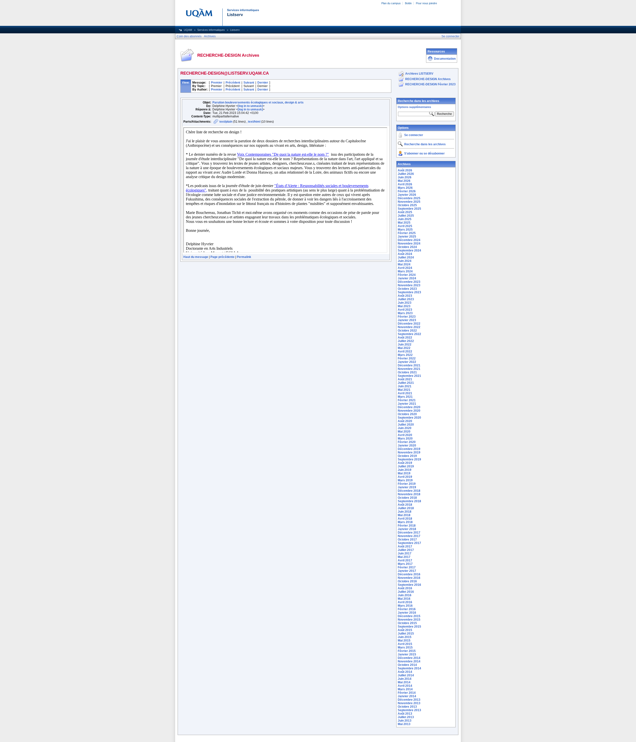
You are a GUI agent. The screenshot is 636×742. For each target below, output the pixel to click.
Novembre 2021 (409, 369)
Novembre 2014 (409, 661)
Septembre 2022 (409, 334)
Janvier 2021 (407, 403)
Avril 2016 (405, 602)
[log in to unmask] (250, 106)
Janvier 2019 (407, 487)
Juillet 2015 (406, 633)
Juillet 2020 (406, 424)
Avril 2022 (405, 351)
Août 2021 (405, 379)
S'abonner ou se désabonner (424, 153)
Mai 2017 (404, 557)
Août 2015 (405, 630)
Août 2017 (405, 546)
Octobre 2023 (407, 289)
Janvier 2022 (407, 362)
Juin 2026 (404, 177)
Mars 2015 (405, 647)
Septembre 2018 (409, 501)
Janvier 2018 (407, 529)
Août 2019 (405, 463)
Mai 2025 (404, 222)
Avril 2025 (405, 226)
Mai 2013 (404, 724)
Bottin (408, 3)
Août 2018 (405, 504)
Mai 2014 (404, 682)
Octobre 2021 (407, 372)
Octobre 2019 (407, 456)
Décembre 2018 (409, 491)
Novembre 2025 (409, 201)
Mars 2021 (405, 396)
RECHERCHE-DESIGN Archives (428, 79)
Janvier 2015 (407, 654)
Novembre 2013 (409, 703)
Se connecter (413, 135)
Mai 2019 (404, 473)
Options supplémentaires (414, 106)
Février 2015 (407, 651)
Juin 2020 (404, 428)
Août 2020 (405, 421)
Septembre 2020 (409, 417)
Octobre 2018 (407, 497)
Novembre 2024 (409, 243)
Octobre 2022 (407, 330)
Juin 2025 (404, 219)
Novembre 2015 (409, 619)
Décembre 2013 (409, 699)
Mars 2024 (405, 271)
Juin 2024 (404, 261)
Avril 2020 (405, 435)
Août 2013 (405, 713)
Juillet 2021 (406, 383)
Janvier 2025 (407, 236)
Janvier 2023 (407, 320)
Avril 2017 (405, 560)
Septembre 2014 (409, 668)
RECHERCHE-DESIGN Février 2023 (430, 84)
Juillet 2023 (406, 299)
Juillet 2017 (406, 550)
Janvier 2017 (407, 571)
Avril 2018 (405, 518)
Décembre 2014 (409, 658)
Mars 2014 (405, 689)
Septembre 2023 (409, 292)
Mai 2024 (404, 264)
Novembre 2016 (409, 578)
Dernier (262, 82)
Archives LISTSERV (419, 73)
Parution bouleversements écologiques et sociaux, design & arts (258, 102)
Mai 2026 (404, 181)
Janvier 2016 (407, 612)
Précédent (233, 82)
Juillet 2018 (406, 508)
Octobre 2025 (407, 205)
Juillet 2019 (406, 466)
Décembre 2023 (409, 282)
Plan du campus (391, 3)
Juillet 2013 (406, 717)
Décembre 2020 (409, 407)
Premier (216, 82)
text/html (254, 121)
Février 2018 (407, 525)
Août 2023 (405, 295)
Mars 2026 (405, 188)
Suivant (248, 82)
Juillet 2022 (406, 341)
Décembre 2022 (409, 323)
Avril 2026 (405, 184)
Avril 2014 (405, 686)
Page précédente (222, 257)
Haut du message (195, 257)
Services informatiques (211, 29)
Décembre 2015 (409, 616)
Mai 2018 (404, 515)
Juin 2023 (404, 302)
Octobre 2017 (407, 539)
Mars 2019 (405, 480)
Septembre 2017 (409, 543)
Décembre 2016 (409, 574)
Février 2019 (407, 484)
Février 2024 (407, 275)
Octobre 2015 (407, 623)
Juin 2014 (404, 679)
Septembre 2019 (409, 459)
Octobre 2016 (407, 581)
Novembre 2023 (409, 285)
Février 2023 (407, 316)
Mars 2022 (405, 355)
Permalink (244, 257)
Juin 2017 (404, 553)
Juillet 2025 (406, 215)
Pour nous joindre (426, 3)
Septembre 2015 (409, 626)
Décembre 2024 (409, 240)
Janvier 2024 (407, 278)
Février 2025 (407, 233)
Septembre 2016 (409, 585)
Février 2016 (407, 609)
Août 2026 (405, 170)
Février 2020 (407, 442)
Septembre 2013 (409, 710)
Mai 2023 (404, 306)
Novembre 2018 (409, 494)
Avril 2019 (405, 477)
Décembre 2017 (409, 532)
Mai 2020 (404, 431)
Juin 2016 (404, 595)
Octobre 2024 (407, 247)
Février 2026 (407, 191)
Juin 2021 (404, 386)
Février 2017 (407, 567)
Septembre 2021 (409, 376)
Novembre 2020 (409, 410)
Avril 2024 (405, 268)
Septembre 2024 (409, 250)
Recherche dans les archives (418, 101)
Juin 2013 (404, 720)
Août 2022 (405, 337)
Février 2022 (407, 358)
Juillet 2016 (406, 592)
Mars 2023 (405, 313)
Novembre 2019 (409, 452)
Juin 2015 (404, 637)
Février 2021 (407, 400)
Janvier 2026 (407, 195)
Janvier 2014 (407, 696)
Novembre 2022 (409, 327)
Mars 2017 (405, 564)
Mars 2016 (405, 605)
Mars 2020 (405, 438)
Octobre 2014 (407, 665)
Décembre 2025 (409, 198)
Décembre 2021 (409, 365)
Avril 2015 (405, 644)
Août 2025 (405, 212)
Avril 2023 (405, 309)
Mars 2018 (405, 522)
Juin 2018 (404, 511)
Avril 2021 (405, 393)
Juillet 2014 (406, 675)
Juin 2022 (404, 344)
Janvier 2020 (407, 445)
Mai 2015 (404, 640)
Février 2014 (407, 692)
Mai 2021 (404, 390)
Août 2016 (405, 588)
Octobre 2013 (407, 706)
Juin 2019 (404, 470)
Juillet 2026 (406, 174)
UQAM (188, 29)
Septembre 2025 (409, 208)
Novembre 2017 (409, 536)
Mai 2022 (404, 348)
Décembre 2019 (409, 449)
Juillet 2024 (406, 257)
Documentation (445, 58)
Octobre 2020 (407, 414)
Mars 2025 (405, 229)
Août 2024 (405, 254)
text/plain (225, 121)
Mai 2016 (404, 598)
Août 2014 (405, 672)
